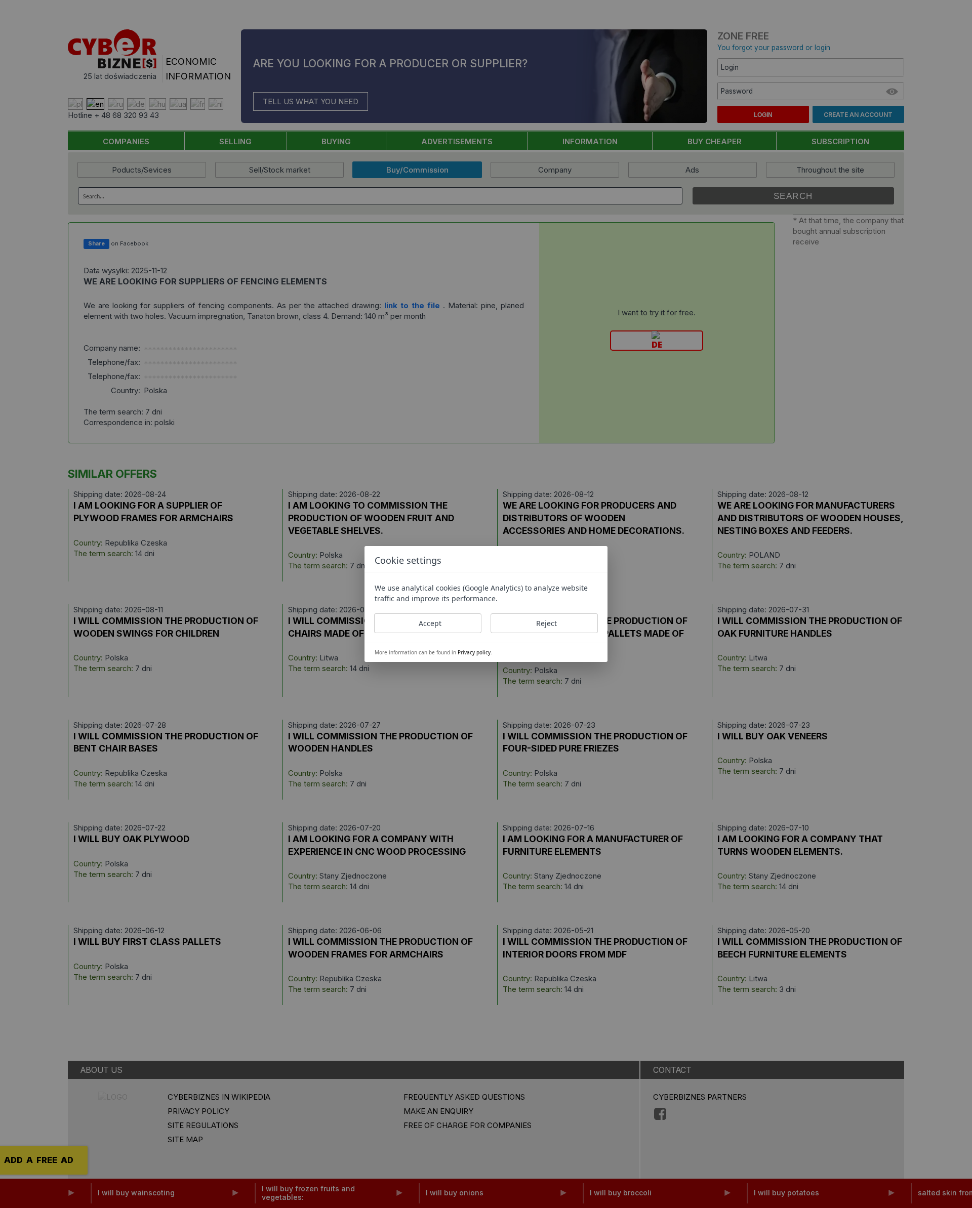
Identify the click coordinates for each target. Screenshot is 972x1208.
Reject (546, 623)
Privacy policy (474, 652)
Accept (430, 623)
